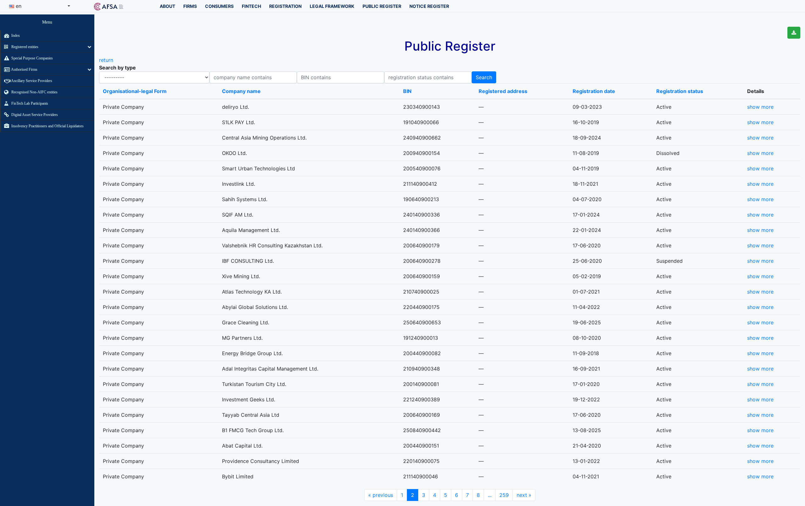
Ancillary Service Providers (31, 81)
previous (380, 495)
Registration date (594, 91)
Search (484, 77)
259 (504, 495)
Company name (241, 91)
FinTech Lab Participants (29, 103)
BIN (407, 91)
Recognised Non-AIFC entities (34, 92)
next (524, 495)
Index (15, 35)
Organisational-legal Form (135, 91)
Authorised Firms (23, 69)
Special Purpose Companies (31, 58)
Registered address (503, 91)
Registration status (679, 91)
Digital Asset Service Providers (34, 115)
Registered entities (24, 47)
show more (760, 107)
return (106, 60)
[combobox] (39, 6)
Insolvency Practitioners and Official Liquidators (47, 126)
